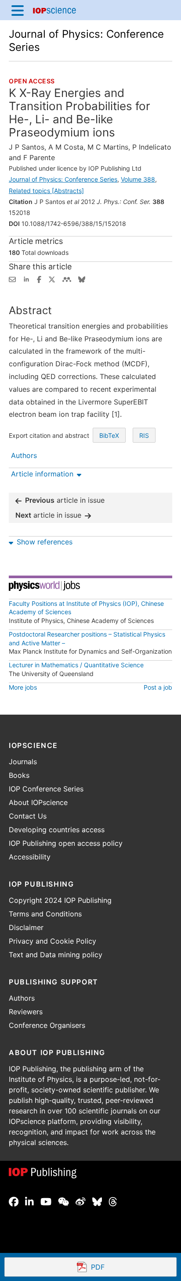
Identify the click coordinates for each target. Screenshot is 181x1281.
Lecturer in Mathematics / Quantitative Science (76, 665)
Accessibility (30, 856)
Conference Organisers (47, 1025)
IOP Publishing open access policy (66, 843)
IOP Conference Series (46, 788)
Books (19, 775)
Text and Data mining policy (55, 954)
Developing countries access (57, 829)
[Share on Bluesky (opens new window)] (81, 278)
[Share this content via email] (12, 278)
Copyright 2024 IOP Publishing (60, 900)
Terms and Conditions (45, 913)
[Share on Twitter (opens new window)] (51, 278)
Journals (23, 761)
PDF (130, 1268)
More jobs (23, 687)
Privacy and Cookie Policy (52, 941)
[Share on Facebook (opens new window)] (39, 278)
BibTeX (109, 435)
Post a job (158, 687)
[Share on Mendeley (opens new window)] (66, 278)
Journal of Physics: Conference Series (63, 179)
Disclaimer (26, 927)
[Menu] (17, 10)
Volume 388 (138, 179)
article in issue (65, 500)
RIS (144, 435)
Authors (22, 998)
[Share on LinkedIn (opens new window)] (26, 278)
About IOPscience (38, 802)
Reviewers (26, 1011)
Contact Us (28, 816)
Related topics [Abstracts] (46, 190)
